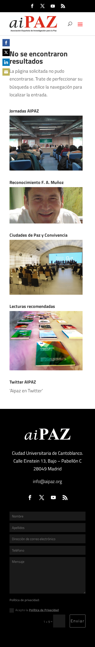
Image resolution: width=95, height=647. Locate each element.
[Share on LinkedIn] (6, 62)
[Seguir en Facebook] (32, 6)
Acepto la (37, 609)
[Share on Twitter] (6, 52)
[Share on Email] (6, 72)
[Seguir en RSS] (63, 6)
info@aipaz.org (47, 481)
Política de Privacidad (44, 609)
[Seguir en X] (42, 6)
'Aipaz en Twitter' (26, 390)
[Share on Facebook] (6, 42)
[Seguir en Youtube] (52, 6)
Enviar (78, 621)
